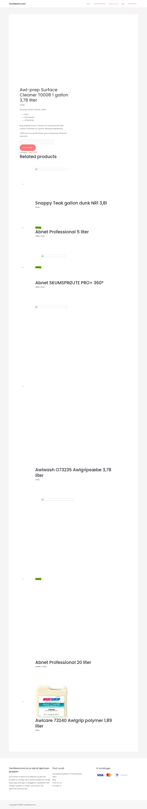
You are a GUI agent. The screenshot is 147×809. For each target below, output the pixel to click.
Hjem (88, 4)
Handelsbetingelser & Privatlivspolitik (67, 774)
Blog (123, 4)
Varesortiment (99, 4)
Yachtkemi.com (17, 3)
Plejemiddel (32, 152)
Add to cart (27, 147)
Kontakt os (132, 4)
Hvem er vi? (113, 4)
